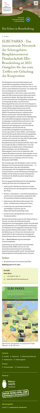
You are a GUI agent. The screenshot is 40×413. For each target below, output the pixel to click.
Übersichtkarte (12, 239)
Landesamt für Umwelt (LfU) (18, 407)
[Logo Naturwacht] (8, 384)
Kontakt (6, 356)
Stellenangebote (20, 360)
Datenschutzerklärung (29, 356)
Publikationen (8, 360)
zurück (6, 36)
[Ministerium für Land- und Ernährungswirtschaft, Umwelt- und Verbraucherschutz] (7, 6)
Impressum (15, 356)
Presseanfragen (8, 367)
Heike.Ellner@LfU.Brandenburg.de (17, 279)
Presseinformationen (23, 367)
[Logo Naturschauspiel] (15, 394)
